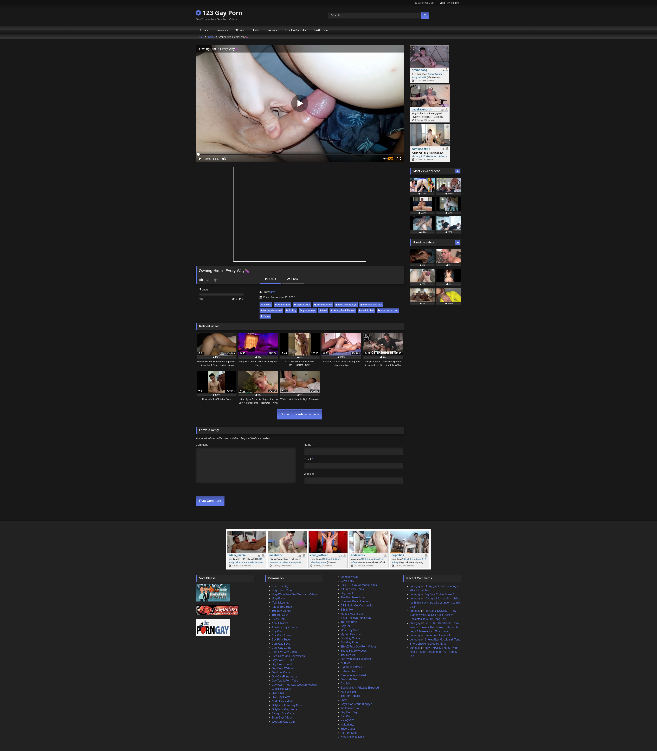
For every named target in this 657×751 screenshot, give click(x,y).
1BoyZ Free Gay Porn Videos (358, 646)
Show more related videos (300, 414)
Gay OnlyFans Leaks (284, 676)
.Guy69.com (279, 598)
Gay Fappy (347, 580)
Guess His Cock (281, 688)
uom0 (344, 699)
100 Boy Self (348, 654)
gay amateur (309, 310)
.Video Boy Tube (282, 606)
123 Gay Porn (222, 13)
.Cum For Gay (280, 586)
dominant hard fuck (372, 304)
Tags (241, 30)
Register (455, 2)
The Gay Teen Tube (353, 597)
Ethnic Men (347, 609)
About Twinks (280, 623)
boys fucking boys (347, 304)
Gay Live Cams (281, 672)
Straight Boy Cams (283, 713)
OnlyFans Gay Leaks (284, 709)
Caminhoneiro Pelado (354, 675)
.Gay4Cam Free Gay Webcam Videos (294, 594)
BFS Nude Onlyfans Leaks (357, 605)
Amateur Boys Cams (284, 627)
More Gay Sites (350, 630)
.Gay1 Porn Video (282, 590)
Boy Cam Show (281, 635)
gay (272, 291)
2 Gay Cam (278, 619)
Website (309, 473)
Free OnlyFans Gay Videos (288, 656)
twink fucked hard (389, 310)
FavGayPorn (321, 30)
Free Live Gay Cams (284, 651)
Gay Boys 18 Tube (283, 660)
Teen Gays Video (282, 717)
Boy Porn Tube (281, 639)
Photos (255, 30)
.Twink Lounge (280, 602)
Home (206, 30)
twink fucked (367, 310)
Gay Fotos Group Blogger (356, 704)
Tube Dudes (348, 728)
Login (443, 2)
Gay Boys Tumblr (282, 664)
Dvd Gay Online (350, 638)
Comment (202, 444)
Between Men (349, 671)
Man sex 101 (348, 691)
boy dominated (324, 304)
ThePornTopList (350, 695)
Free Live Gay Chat (296, 30)
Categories (222, 30)
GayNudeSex (349, 679)
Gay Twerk (347, 593)
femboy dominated (272, 310)
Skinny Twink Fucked (344, 310)
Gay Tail (346, 626)
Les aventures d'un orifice (356, 658)
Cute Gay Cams (281, 647)
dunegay (415, 586)
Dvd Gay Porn (349, 642)
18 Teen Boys (349, 621)
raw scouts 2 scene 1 (437, 635)
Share (295, 279)
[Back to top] (646, 740)
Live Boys (278, 692)
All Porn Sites (349, 732)
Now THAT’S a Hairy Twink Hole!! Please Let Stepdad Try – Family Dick (434, 651)
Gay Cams (272, 30)
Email (308, 459)
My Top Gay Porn (351, 634)
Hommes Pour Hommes (355, 601)
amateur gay (284, 304)
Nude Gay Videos (282, 701)
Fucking (292, 310)
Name (308, 444)
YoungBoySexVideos (354, 650)
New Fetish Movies (352, 736)
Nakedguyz (348, 724)
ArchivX (345, 683)
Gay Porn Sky (349, 712)
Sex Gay (346, 716)
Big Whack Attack (351, 667)
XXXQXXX (347, 720)
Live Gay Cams (281, 697)
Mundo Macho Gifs (352, 613)
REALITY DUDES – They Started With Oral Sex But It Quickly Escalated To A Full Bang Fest (433, 614)
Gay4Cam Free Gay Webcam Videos (294, 684)
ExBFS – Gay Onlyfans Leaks (359, 585)
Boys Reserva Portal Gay (356, 617)
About (272, 279)
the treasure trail (350, 708)
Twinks (211, 37)
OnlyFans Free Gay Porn (287, 705)
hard (324, 310)
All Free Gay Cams (352, 589)
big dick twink (303, 304)
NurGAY (346, 663)
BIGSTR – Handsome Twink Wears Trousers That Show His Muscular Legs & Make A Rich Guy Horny (434, 627)
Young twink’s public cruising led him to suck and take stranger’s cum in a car (435, 602)
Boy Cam (277, 631)
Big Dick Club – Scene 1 (440, 594)
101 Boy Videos (281, 610)
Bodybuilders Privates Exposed (360, 687)
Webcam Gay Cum (283, 721)
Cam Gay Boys (281, 643)
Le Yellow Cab (349, 576)
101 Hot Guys (280, 614)
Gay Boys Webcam (283, 668)
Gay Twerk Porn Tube (285, 680)
